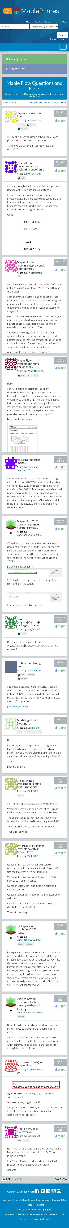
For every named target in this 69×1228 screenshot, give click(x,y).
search (20, 795)
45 (42, 370)
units (23, 178)
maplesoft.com (56, 1214)
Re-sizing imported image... (28, 461)
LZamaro (32, 727)
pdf (22, 375)
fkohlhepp (32, 670)
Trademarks (45, 1219)
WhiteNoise (33, 370)
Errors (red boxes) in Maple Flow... (29, 1063)
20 (38, 1135)
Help (56, 22)
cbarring (31, 1135)
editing (20, 944)
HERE (44, 871)
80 (36, 791)
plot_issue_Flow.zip (17, 706)
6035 (39, 534)
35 (39, 120)
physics (23, 634)
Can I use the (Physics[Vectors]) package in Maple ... (29, 622)
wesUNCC (32, 173)
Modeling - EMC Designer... (27, 721)
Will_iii (31, 791)
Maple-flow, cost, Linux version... (28, 1130)
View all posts (9, 102)
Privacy (35, 1219)
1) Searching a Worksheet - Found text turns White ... (29, 784)
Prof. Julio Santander (27, 468)
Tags (25, 1200)
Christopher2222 (26, 534)
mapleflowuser (35, 1069)
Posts (17, 1200)
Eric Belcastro (35, 272)
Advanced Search (59, 39)
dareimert (32, 120)
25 (29, 470)
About (64, 22)
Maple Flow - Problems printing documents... (28, 364)
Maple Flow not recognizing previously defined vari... (31, 265)
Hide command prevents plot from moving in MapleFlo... (30, 1002)
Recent (40, 1204)
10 (40, 173)
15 (18, 275)
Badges (31, 1204)
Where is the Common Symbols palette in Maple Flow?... (31, 849)
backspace (29, 944)
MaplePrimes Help (33, 1209)
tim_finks (32, 629)
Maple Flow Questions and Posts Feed (48, 102)
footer (36, 375)
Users (32, 1200)
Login (29, 22)
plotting (21, 125)
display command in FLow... (29, 114)
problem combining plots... (29, 664)
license (26, 1140)
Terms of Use (24, 1219)
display (32, 125)
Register (38, 22)
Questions (7, 1200)
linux (20, 1140)
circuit (20, 732)
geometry (24, 128)
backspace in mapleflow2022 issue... (26, 929)
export (28, 375)
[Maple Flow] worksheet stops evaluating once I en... (30, 166)
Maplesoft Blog (59, 1200)
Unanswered (44, 1200)
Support (48, 22)
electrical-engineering (33, 732)
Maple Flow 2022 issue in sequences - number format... (29, 524)
